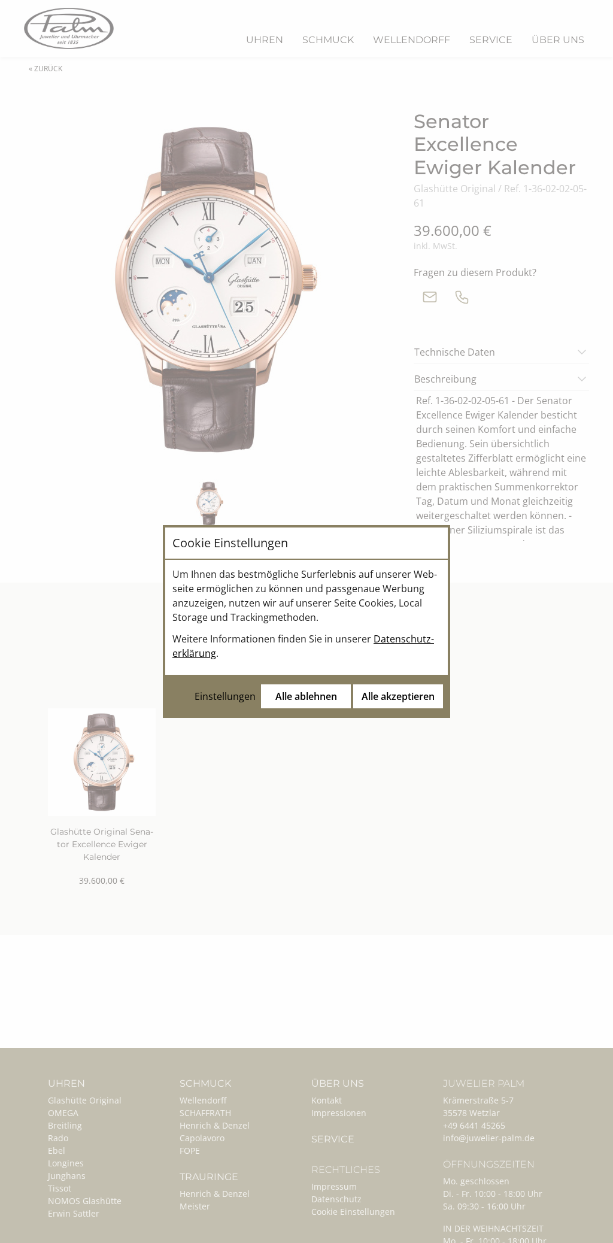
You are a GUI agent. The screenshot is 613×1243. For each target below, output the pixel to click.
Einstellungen (225, 696)
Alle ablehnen (306, 696)
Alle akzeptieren (398, 696)
